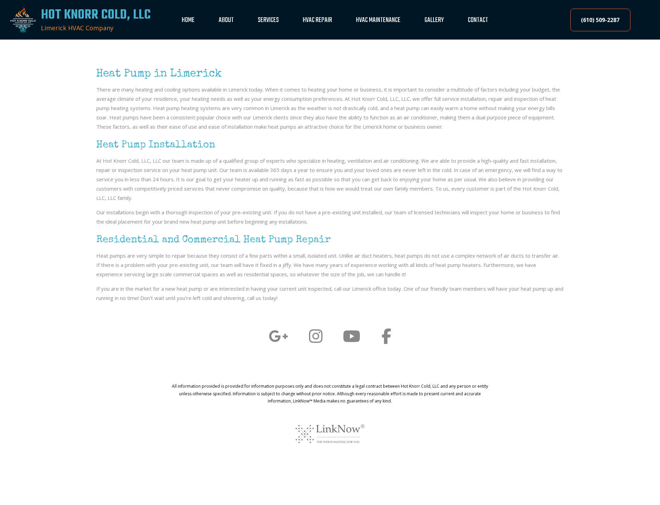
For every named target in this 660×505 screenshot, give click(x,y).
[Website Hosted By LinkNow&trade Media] (330, 433)
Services (268, 20)
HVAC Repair (317, 20)
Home (188, 20)
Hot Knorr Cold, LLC (96, 15)
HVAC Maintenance (378, 20)
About (226, 20)
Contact (478, 20)
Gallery (434, 20)
